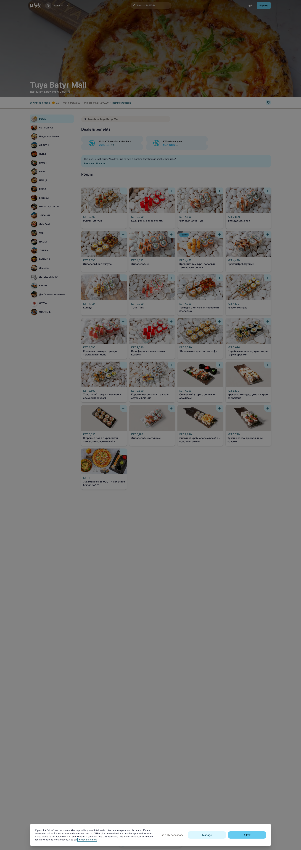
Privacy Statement (87, 839)
